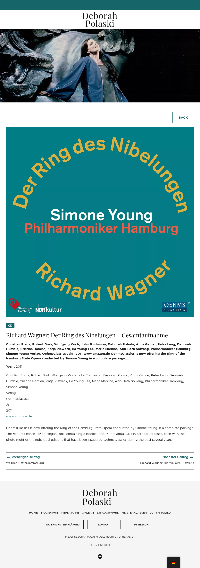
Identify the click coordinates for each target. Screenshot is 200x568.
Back (183, 117)
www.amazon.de (19, 416)
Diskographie (108, 512)
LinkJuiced (105, 545)
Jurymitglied (160, 512)
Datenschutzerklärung (62, 524)
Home (33, 512)
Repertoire (70, 512)
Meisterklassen (134, 512)
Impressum (141, 524)
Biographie (49, 512)
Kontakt (104, 524)
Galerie (88, 512)
